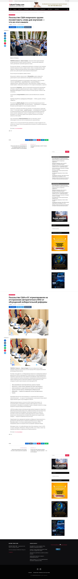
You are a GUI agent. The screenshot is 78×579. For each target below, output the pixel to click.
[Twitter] (5, 46)
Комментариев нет (21, 24)
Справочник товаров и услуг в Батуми (41, 572)
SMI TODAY (50, 9)
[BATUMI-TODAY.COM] (17, 5)
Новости (20, 9)
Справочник (42, 9)
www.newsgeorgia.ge (18, 128)
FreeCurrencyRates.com (55, 544)
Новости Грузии (12, 14)
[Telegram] (5, 38)
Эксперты (36, 9)
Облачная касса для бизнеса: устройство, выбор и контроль (25, 1)
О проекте (11, 552)
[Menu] (10, 9)
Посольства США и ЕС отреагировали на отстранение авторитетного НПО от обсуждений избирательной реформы (19, 147)
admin (11, 24)
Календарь (26, 9)
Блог (31, 9)
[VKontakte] (5, 36)
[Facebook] (5, 33)
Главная (14, 9)
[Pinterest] (5, 43)
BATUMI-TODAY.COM (36, 575)
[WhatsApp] (5, 41)
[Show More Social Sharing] (33, 27)
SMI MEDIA (57, 9)
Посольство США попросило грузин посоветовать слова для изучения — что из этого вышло (39, 450)
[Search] (67, 9)
